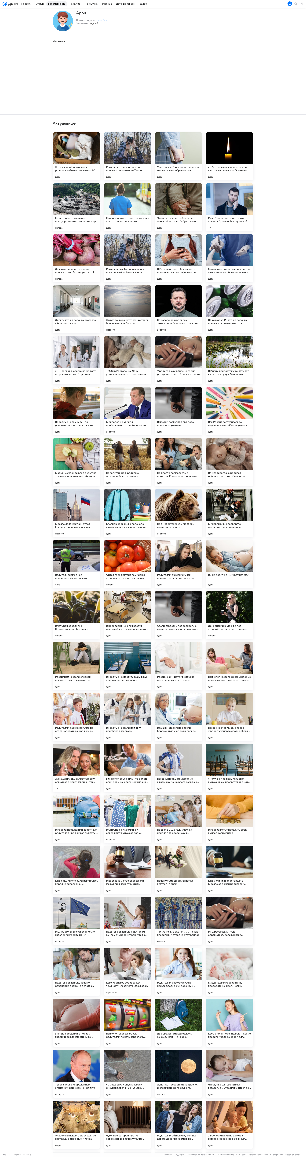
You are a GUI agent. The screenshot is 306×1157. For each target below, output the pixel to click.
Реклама (27, 1154)
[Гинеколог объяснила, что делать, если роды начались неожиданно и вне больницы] (127, 768)
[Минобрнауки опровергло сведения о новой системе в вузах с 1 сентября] (229, 513)
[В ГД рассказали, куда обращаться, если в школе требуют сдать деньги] (229, 921)
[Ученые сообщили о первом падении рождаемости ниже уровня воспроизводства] (76, 1023)
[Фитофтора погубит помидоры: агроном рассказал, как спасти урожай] (127, 564)
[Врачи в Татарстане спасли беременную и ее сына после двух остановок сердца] (178, 717)
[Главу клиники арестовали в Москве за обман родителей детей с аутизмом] (229, 870)
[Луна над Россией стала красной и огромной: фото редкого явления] (178, 1074)
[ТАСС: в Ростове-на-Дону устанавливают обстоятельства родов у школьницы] (127, 360)
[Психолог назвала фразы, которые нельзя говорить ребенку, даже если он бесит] (229, 666)
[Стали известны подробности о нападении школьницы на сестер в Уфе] (178, 615)
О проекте (167, 1154)
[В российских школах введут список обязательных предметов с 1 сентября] (127, 615)
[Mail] (5, 4)
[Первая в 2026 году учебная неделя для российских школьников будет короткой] (178, 819)
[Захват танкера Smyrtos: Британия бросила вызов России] (127, 309)
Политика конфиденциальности (231, 1154)
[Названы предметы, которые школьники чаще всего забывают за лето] (178, 768)
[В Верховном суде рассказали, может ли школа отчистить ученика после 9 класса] (127, 870)
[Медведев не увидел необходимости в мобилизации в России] (127, 411)
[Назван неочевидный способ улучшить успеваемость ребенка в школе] (229, 717)
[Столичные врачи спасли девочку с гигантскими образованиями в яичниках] (229, 258)
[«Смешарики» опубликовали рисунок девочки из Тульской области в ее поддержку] (127, 1074)
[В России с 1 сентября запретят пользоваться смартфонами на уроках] (178, 258)
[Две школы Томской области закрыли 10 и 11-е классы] (178, 1023)
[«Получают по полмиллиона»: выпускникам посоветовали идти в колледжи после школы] (229, 768)
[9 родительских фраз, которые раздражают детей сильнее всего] (178, 360)
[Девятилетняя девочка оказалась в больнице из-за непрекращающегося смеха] (76, 309)
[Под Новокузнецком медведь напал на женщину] (178, 513)
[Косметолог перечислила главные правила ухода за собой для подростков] (229, 1023)
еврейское (103, 20)
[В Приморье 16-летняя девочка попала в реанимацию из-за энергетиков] (229, 309)
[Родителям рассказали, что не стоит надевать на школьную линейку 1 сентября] (76, 717)
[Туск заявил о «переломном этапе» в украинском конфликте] (76, 1074)
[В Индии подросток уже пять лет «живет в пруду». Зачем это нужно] (229, 360)
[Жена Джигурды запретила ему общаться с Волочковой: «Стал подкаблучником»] (76, 768)
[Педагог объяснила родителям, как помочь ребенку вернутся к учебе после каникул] (127, 921)
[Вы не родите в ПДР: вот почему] (229, 564)
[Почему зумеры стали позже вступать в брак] (178, 870)
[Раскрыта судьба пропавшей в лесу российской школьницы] (127, 258)
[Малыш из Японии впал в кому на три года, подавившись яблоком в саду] (76, 462)
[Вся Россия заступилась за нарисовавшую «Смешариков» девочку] (229, 411)
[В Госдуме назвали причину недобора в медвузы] (127, 717)
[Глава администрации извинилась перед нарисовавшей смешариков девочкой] (76, 870)
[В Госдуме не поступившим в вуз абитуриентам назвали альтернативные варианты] (127, 666)
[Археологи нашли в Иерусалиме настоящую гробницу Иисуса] (76, 1125)
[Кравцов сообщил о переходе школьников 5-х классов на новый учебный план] (127, 513)
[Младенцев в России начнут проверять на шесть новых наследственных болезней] (229, 972)
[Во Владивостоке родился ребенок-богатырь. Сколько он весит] (229, 462)
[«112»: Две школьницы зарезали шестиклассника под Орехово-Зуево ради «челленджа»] (229, 156)
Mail (5, 1154)
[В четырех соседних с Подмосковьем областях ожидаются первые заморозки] (76, 615)
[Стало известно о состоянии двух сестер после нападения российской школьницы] (127, 207)
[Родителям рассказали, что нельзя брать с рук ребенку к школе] (178, 972)
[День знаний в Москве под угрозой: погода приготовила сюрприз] (229, 615)
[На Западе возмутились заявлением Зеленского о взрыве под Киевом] (178, 309)
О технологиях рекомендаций (200, 1154)
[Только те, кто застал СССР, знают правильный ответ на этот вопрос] (178, 921)
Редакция (179, 1154)
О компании (15, 1154)
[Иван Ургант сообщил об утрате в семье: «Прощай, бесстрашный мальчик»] (229, 207)
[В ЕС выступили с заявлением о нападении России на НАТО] (76, 921)
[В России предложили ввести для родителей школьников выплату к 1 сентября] (76, 819)
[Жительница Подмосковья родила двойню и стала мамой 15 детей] (76, 156)
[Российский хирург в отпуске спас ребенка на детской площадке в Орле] (178, 666)
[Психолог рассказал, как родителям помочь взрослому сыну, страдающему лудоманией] (127, 1023)
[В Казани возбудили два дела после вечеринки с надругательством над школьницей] (178, 411)
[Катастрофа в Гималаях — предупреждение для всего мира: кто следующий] (76, 207)
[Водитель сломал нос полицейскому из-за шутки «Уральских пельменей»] (76, 564)
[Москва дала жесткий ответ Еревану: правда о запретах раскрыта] (76, 513)
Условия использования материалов (266, 1154)
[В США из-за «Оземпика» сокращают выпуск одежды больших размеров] (127, 819)
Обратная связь (292, 1154)
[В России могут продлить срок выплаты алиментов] (229, 819)
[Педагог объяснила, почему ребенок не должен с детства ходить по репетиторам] (76, 972)
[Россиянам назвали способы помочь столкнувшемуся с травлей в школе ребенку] (76, 666)
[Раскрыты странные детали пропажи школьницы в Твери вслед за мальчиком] (127, 156)
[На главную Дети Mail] (12, 4)
